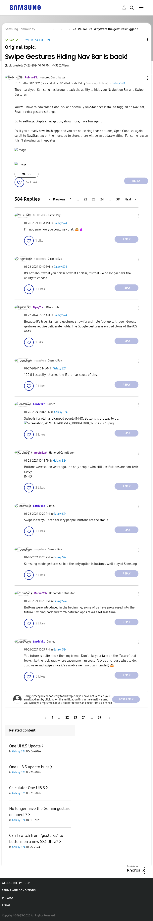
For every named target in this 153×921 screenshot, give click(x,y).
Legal (6, 905)
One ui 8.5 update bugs (29, 767)
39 (118, 199)
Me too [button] (26, 174)
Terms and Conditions (19, 890)
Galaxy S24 (118, 83)
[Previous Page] (44, 717)
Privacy (8, 898)
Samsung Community (20, 29)
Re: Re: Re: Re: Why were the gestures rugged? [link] (105, 29)
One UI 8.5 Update (25, 746)
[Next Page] (108, 717)
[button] (141, 78)
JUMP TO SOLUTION (36, 40)
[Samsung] (25, 7)
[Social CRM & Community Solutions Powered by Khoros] (136, 869)
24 (102, 199)
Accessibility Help (16, 883)
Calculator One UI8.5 (27, 787)
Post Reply (126, 699)
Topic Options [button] (141, 39)
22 (85, 199)
